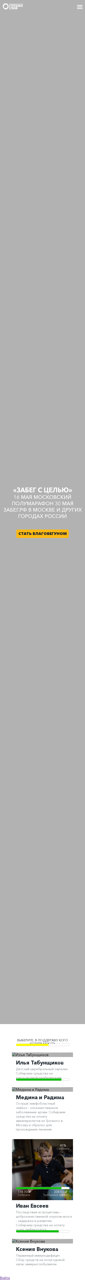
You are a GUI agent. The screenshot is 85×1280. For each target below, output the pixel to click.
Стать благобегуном (42, 533)
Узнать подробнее (42, 1175)
